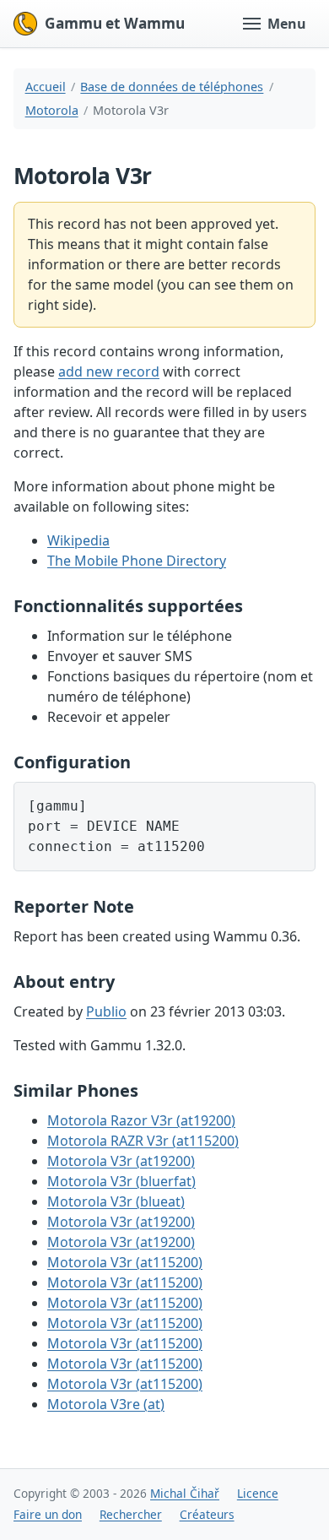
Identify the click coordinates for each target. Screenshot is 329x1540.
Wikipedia (78, 540)
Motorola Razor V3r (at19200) (141, 1120)
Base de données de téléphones (171, 87)
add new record (108, 371)
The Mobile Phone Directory (136, 560)
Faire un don (47, 1514)
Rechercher (131, 1514)
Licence (257, 1493)
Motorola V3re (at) (105, 1404)
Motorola (51, 110)
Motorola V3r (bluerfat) (121, 1181)
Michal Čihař (184, 1493)
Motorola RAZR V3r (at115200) (143, 1140)
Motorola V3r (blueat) (116, 1201)
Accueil (45, 87)
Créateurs (207, 1514)
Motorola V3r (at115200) (124, 1262)
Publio (106, 1011)
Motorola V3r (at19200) (121, 1161)
